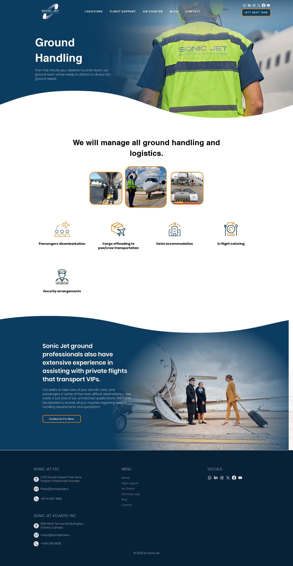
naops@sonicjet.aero (55, 535)
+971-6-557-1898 (51, 499)
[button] (95, 11)
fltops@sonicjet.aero (55, 489)
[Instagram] (254, 5)
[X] (259, 5)
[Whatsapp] (244, 5)
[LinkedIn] (249, 5)
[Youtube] (268, 5)
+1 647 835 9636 (51, 543)
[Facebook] (263, 5)
